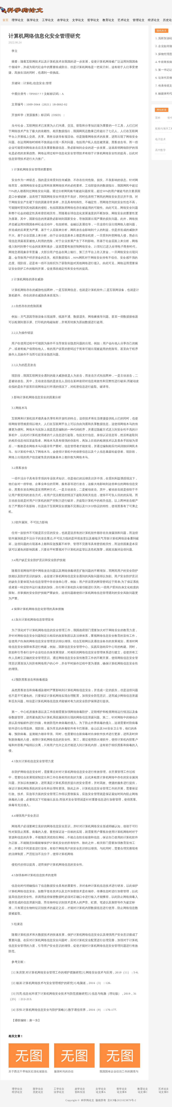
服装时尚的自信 (64, 1071)
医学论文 (33, 20)
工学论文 (48, 20)
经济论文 (154, 20)
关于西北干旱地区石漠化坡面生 (28, 1071)
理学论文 (18, 20)
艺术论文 (123, 20)
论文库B (121, 1092)
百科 (157, 117)
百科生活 (80, 1092)
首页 (5, 20)
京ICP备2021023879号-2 (122, 1100)
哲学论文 (93, 20)
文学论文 (78, 20)
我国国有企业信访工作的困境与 (119, 1071)
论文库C (142, 1092)
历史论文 (38, 1092)
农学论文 (63, 20)
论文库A (101, 1092)
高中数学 (160, 150)
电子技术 (160, 139)
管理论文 (138, 20)
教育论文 (108, 20)
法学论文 (59, 1092)
